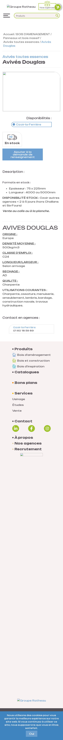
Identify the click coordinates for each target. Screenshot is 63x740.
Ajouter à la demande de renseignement (23, 154)
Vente (17, 410)
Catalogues (27, 372)
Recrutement (28, 449)
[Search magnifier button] (57, 15)
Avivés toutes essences (21, 41)
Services (24, 393)
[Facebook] (31, 428)
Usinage (18, 399)
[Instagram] (47, 428)
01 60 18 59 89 (24, 329)
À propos (24, 438)
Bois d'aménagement (34, 354)
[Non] (59, 725)
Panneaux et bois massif (21, 38)
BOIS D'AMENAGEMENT (33, 34)
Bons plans (26, 383)
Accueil (8, 34)
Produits (24, 349)
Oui (31, 733)
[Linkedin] (15, 428)
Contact (23, 421)
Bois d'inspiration (30, 366)
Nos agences (47, 7)
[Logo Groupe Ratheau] (21, 6)
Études (18, 404)
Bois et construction (33, 360)
